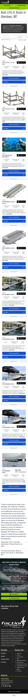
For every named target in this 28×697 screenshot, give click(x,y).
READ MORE (5, 74)
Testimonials (20, 657)
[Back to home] (5, 2)
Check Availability (15, 78)
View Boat (6, 82)
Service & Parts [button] (5, 659)
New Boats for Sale (22, 664)
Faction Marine (5, 678)
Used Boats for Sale (22, 665)
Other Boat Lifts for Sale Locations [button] (9, 607)
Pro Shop (19, 671)
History (18, 655)
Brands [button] (3, 656)
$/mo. (20, 471)
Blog (18, 658)
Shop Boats (7, 5)
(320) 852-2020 (5, 684)
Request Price (22, 62)
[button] (26, 2)
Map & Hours (20, 662)
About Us (19, 653)
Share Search (23, 40)
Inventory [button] (3, 653)
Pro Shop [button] (3, 662)
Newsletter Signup (21, 660)
